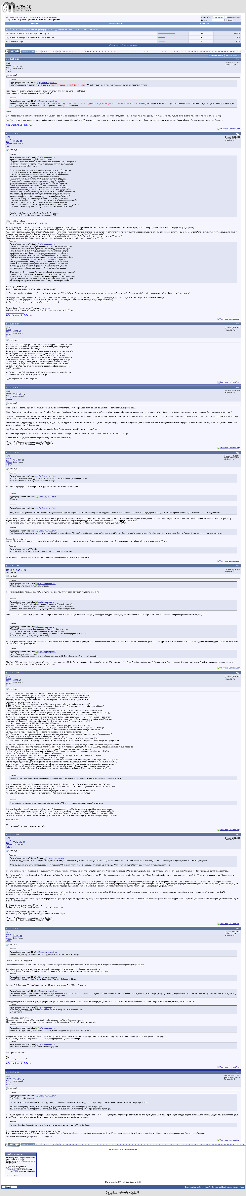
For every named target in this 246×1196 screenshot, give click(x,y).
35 (132, 51)
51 (180, 51)
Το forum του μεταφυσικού (18, 17)
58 (201, 51)
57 (198, 51)
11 (61, 51)
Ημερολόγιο (204, 23)
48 (171, 51)
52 (183, 51)
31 (120, 51)
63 (216, 51)
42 (153, 51)
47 (168, 51)
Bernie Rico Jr (14, 569)
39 (144, 51)
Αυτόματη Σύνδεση (233, 17)
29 (114, 51)
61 (210, 51)
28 (111, 51)
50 (177, 51)
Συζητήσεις (32, 17)
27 (108, 51)
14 (70, 51)
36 (135, 51)
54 (189, 51)
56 (195, 51)
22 (94, 51)
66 (225, 51)
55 (192, 51)
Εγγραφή (34, 23)
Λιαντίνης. (46, 308)
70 (237, 51)
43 (156, 51)
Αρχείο (235, 1187)
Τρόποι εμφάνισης (232, 55)
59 (204, 51)
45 (162, 51)
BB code (9, 1166)
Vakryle (17, 394)
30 (117, 51)
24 (100, 51)
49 (174, 51)
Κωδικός (204, 20)
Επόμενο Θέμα (130, 1149)
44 (159, 51)
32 (123, 51)
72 (243, 51)
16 (76, 51)
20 (88, 51)
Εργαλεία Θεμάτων (216, 55)
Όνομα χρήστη (206, 17)
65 (222, 51)
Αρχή (242, 1187)
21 (91, 51)
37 (138, 51)
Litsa (16, 330)
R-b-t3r (17, 459)
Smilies (10, 1168)
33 (126, 51)
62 (213, 51)
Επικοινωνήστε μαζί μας (194, 1187)
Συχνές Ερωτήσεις (116, 23)
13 (67, 51)
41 (150, 51)
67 (228, 51)
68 (231, 51)
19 (85, 51)
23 (97, 51)
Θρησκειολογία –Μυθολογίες (48, 17)
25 (102, 51)
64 (219, 51)
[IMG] (16, 1169)
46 (165, 51)
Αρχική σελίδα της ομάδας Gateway (218, 1187)
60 (207, 51)
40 (147, 51)
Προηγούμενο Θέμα (117, 1149)
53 (186, 51)
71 (240, 51)
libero (16, 66)
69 (234, 51)
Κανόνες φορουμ (12, 1175)
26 (105, 51)
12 (64, 51)
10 (58, 51)
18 (82, 51)
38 (141, 51)
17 (79, 51)
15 (73, 51)
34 (129, 51)
